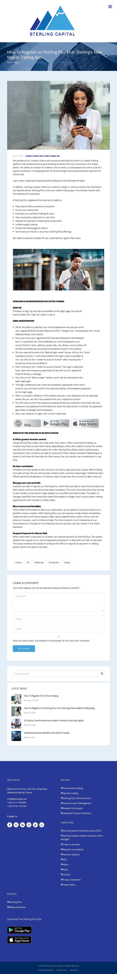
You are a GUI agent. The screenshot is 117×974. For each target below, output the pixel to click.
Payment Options (71, 854)
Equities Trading (32, 156)
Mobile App (39, 562)
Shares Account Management (77, 803)
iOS (28, 562)
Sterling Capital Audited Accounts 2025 (82, 830)
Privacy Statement (72, 879)
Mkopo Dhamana (17, 907)
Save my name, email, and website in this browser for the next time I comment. (51, 640)
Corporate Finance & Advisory (77, 813)
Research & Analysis (72, 808)
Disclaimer (74, 970)
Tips (58, 156)
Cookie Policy (69, 884)
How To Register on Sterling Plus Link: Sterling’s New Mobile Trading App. (59, 708)
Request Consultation (73, 849)
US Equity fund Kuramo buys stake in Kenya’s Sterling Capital (54, 720)
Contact (66, 874)
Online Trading (50, 156)
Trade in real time (71, 844)
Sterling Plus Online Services (77, 798)
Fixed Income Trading (73, 788)
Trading (67, 562)
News (41, 156)
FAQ (65, 859)
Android (18, 562)
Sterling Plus (54, 562)
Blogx (16, 62)
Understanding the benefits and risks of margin (47, 732)
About (65, 864)
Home (9, 62)
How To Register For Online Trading (41, 695)
